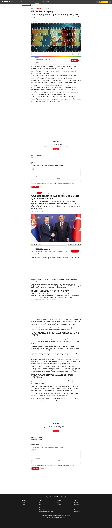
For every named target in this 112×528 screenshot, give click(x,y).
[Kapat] (80, 57)
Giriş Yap (42, 186)
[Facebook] (46, 496)
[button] (41, 8)
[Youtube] (61, 496)
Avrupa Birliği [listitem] (34, 439)
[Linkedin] (57, 496)
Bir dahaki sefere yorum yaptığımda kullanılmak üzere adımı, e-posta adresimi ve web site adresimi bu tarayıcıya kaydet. (53, 183)
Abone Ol (56, 149)
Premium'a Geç (104, 1)
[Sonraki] (32, 5)
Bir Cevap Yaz (35, 162)
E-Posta (58, 178)
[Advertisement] (56, 111)
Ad (32, 178)
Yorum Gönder (35, 186)
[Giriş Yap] (110, 2)
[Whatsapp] (65, 496)
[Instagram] (54, 496)
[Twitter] (50, 496)
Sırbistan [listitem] (40, 439)
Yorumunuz (37, 167)
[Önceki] (30, 5)
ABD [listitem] (32, 157)
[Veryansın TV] (7, 1)
